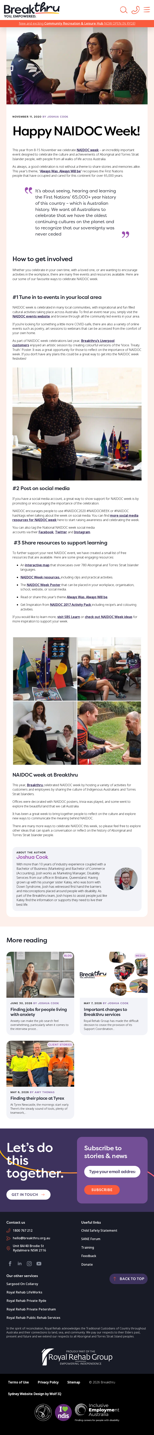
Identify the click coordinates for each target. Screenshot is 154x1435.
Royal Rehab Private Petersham (31, 1309)
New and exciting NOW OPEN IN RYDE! (77, 23)
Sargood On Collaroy (22, 1284)
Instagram (82, 532)
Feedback (88, 1256)
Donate (87, 1264)
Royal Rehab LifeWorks (24, 1292)
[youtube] (39, 1263)
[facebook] (10, 1263)
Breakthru (35, 785)
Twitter (61, 532)
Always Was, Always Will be (60, 171)
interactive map (37, 565)
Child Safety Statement (99, 1230)
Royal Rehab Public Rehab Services (33, 1317)
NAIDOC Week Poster (44, 585)
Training (87, 1247)
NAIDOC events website (31, 316)
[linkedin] (19, 1263)
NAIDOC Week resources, (40, 577)
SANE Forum (90, 1239)
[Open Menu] (147, 10)
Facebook (46, 532)
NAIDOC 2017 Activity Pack (71, 604)
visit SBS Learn (68, 617)
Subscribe (101, 1189)
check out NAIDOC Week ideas (108, 617)
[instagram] (29, 1263)
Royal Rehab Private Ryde (26, 1300)
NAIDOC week (88, 150)
